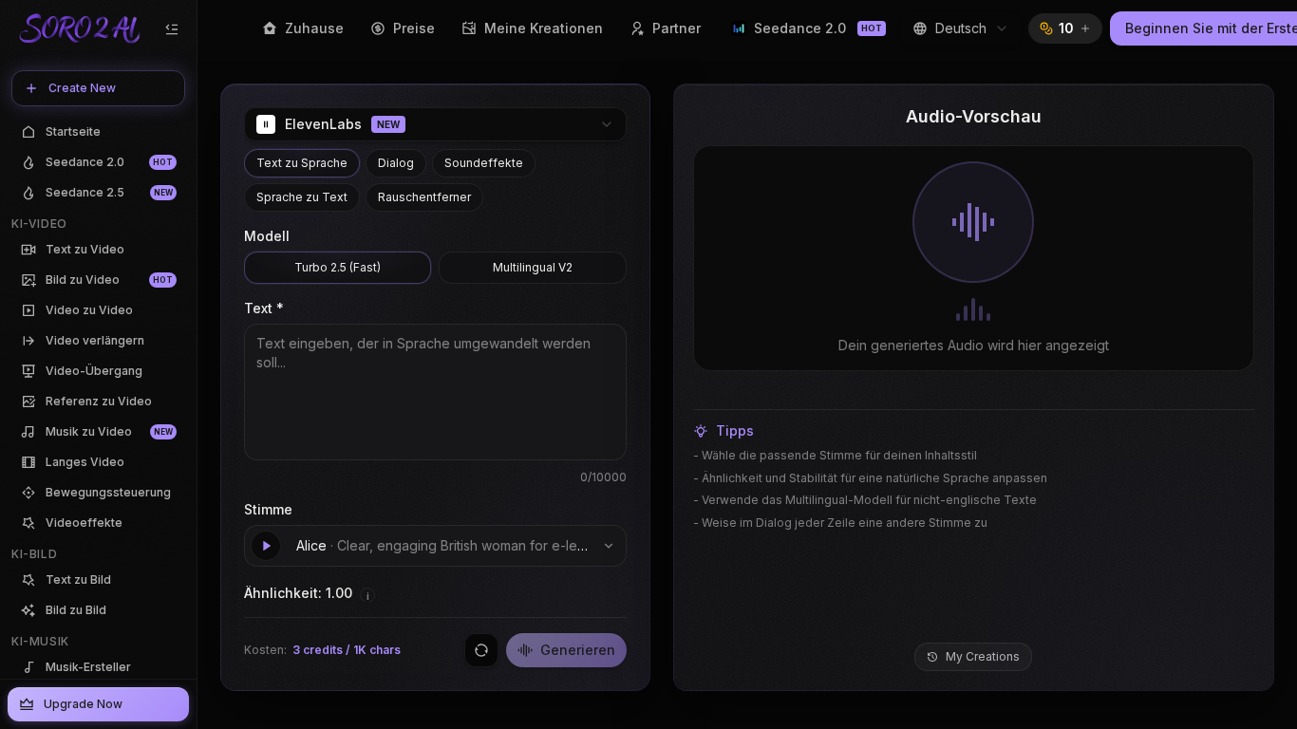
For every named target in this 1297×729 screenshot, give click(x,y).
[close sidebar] (172, 29)
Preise (414, 28)
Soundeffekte (483, 163)
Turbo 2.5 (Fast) (337, 267)
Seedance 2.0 (818, 28)
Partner (676, 28)
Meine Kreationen (543, 28)
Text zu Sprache (302, 163)
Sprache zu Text (302, 197)
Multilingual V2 (533, 267)
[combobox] (961, 28)
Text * (264, 308)
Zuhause (314, 28)
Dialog (396, 163)
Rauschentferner (424, 197)
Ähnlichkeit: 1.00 (298, 593)
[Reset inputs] (481, 650)
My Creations (983, 656)
